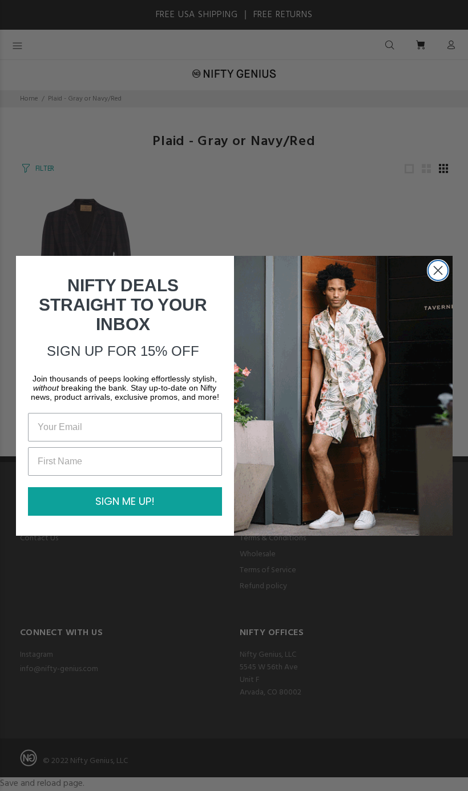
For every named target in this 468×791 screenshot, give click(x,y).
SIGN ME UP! (125, 501)
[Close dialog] (438, 270)
